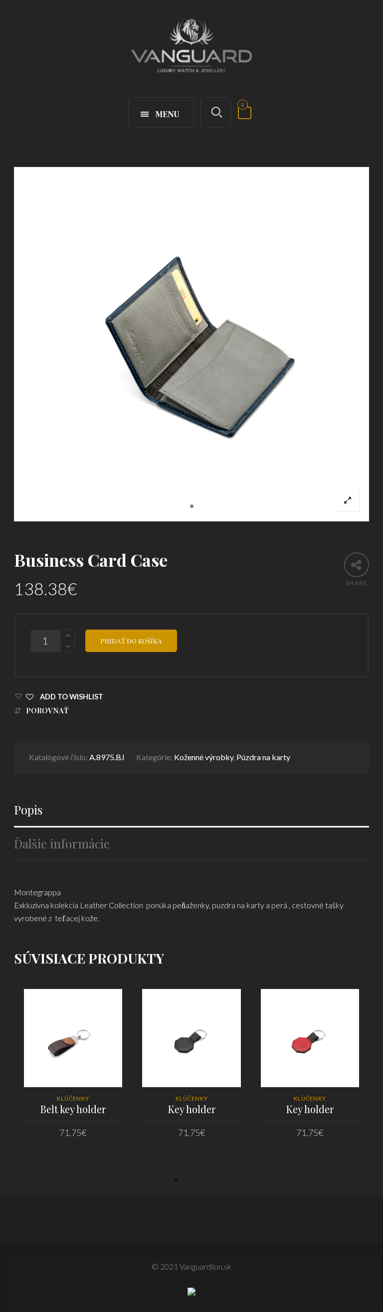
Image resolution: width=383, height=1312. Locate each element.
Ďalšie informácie (62, 843)
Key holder (191, 1109)
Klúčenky (73, 1098)
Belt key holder (73, 1109)
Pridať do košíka (131, 640)
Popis (28, 810)
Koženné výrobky (203, 757)
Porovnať (47, 710)
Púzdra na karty (263, 757)
